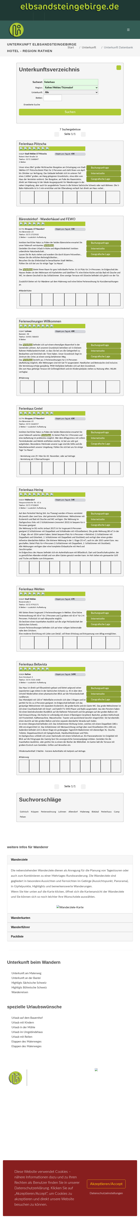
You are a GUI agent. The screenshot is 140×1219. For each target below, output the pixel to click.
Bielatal (95, 812)
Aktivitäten (18, 1150)
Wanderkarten (20, 917)
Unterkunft (89, 47)
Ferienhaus (106, 812)
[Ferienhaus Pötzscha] (103, 154)
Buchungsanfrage (100, 168)
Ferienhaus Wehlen (31, 589)
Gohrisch (24, 812)
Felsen (23, 817)
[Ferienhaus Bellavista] (103, 675)
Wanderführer (20, 927)
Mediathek (17, 1140)
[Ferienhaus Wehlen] (103, 599)
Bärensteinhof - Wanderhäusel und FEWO (47, 219)
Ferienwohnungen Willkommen (40, 321)
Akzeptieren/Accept (106, 1184)
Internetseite (98, 173)
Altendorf (73, 812)
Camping (60, 1150)
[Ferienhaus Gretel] (103, 419)
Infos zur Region (21, 1135)
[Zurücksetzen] (118, 67)
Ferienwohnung (48, 812)
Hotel (58, 1131)
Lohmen (62, 812)
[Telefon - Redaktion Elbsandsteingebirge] (37, 16)
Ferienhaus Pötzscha (32, 144)
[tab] (70, 859)
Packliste (17, 936)
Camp (117, 812)
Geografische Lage (100, 179)
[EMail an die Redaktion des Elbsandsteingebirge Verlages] (48, 16)
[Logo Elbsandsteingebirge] (16, 30)
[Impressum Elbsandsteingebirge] (26, 16)
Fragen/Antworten (22, 1131)
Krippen (35, 812)
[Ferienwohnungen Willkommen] (103, 331)
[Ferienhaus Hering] (103, 500)
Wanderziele (19, 859)
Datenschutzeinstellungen (106, 1193)
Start (71, 47)
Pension (60, 1135)
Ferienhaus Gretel (30, 408)
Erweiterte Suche (32, 105)
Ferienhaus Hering (31, 489)
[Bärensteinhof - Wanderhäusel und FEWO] (103, 229)
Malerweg (84, 812)
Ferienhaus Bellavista (33, 664)
